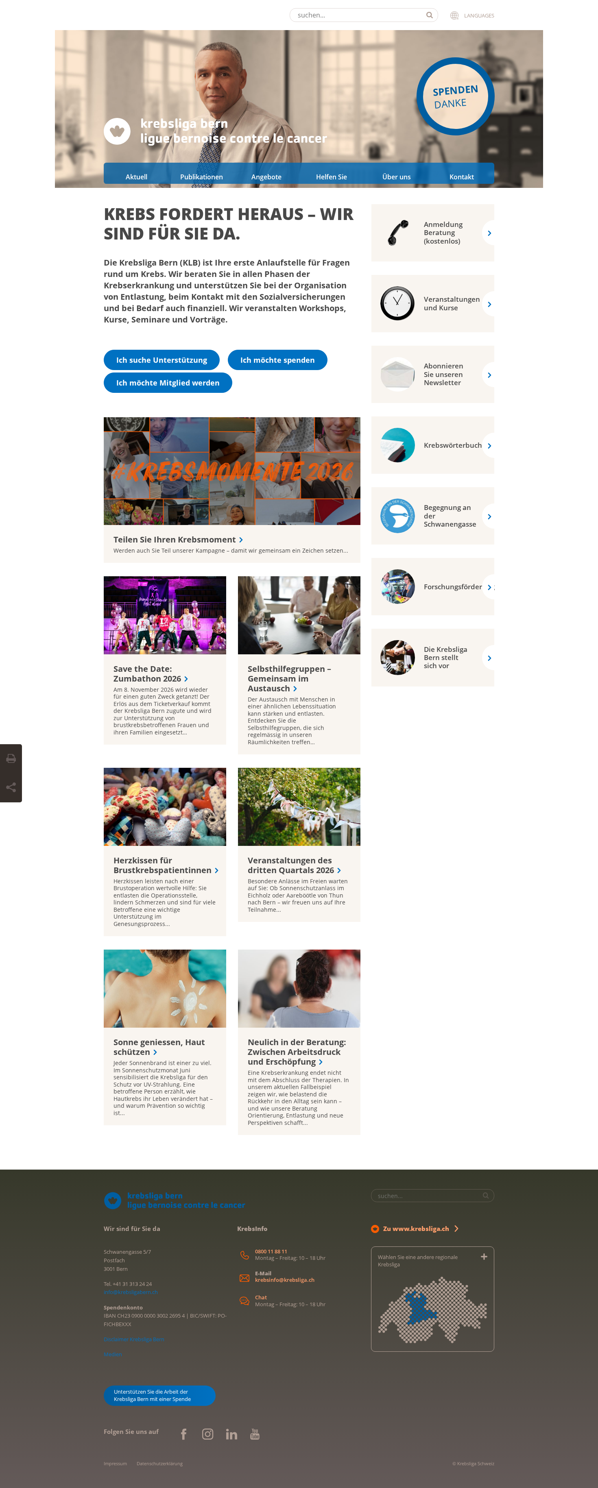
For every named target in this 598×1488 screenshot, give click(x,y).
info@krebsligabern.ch (131, 1292)
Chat (261, 1297)
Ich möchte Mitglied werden (168, 383)
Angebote (266, 177)
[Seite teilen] (11, 787)
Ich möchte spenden (277, 360)
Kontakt (462, 177)
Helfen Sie (331, 177)
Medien (113, 1354)
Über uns (396, 177)
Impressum (115, 1463)
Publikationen (201, 177)
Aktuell (136, 177)
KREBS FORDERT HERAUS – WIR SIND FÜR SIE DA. (229, 223)
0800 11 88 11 (271, 1251)
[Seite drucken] (11, 759)
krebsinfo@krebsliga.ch (284, 1280)
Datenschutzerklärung (160, 1463)
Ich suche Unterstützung (161, 360)
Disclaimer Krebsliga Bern (134, 1339)
